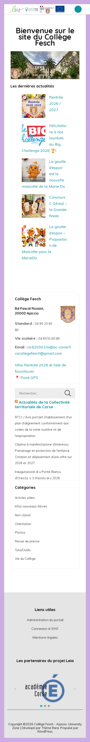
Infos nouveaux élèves (31, 506)
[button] (15, 689)
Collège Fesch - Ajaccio (50, 724)
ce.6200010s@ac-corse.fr (49, 347)
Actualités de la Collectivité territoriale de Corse (42, 404)
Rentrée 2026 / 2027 (56, 103)
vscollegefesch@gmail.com (38, 353)
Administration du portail (45, 620)
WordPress (45, 731)
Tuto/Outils (23, 550)
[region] (45, 689)
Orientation (23, 524)
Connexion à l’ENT (45, 628)
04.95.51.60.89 (49, 338)
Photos (20, 532)
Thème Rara (50, 728)
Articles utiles (25, 498)
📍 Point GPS (26, 377)
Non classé (23, 515)
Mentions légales (45, 637)
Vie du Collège (25, 559)
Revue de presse (27, 541)
